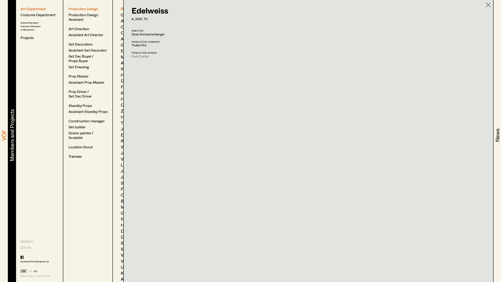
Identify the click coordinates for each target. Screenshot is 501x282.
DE (30, 271)
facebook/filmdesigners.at (34, 261)
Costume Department (37, 15)
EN (35, 271)
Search (26, 241)
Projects (27, 37)
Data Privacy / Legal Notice (35, 275)
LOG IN (25, 247)
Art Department (33, 9)
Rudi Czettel (140, 56)
